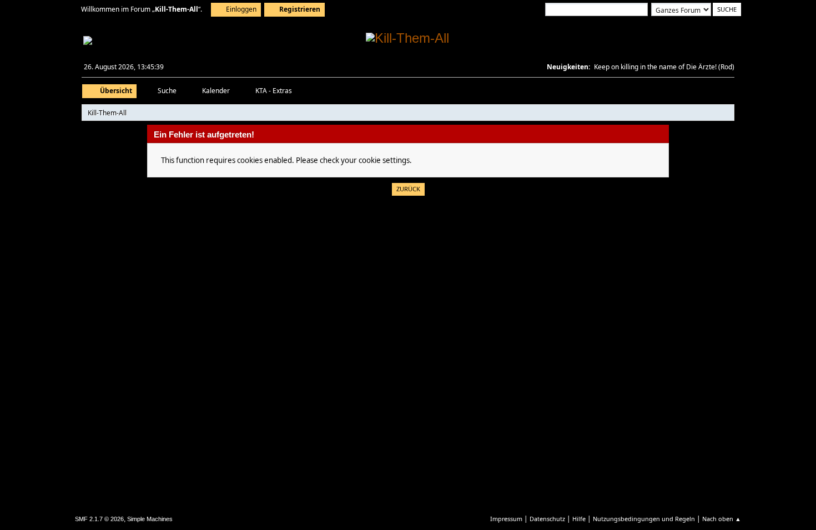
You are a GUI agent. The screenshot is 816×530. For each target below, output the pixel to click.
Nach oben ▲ (721, 518)
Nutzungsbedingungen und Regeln (644, 518)
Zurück (408, 189)
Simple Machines (150, 519)
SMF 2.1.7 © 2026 (99, 519)
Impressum (506, 518)
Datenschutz (547, 518)
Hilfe (579, 518)
